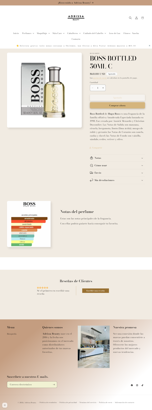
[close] (150, 46)
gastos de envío (100, 78)
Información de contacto (124, 402)
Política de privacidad (68, 402)
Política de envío (105, 402)
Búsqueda (11, 333)
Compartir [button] (97, 147)
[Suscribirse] (54, 384)
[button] (27, 33)
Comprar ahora (117, 105)
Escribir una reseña (95, 290)
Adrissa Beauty (30, 402)
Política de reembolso (48, 402)
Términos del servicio (87, 402)
